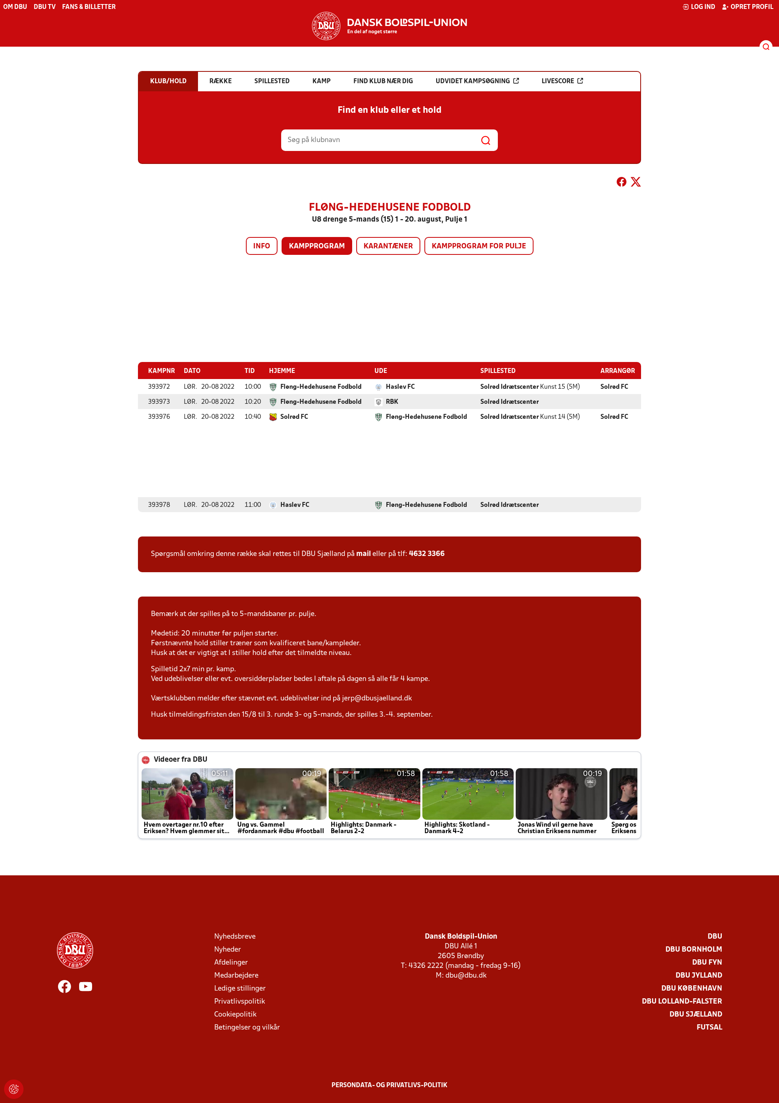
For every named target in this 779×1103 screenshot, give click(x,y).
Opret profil (752, 7)
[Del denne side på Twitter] (636, 183)
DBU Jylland (699, 975)
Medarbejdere (236, 975)
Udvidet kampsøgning (473, 81)
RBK (392, 402)
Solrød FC (614, 387)
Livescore (558, 81)
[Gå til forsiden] (389, 26)
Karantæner (388, 246)
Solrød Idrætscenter (509, 387)
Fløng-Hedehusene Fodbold (321, 387)
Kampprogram (317, 246)
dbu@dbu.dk (465, 975)
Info (261, 246)
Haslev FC (400, 387)
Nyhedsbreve (235, 936)
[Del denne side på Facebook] (621, 183)
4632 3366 (427, 554)
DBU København (691, 988)
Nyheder (227, 949)
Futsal (709, 1027)
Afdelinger (231, 962)
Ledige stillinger (240, 988)
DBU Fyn (707, 962)
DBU (715, 936)
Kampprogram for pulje (479, 246)
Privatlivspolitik (239, 1001)
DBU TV (45, 7)
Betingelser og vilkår (247, 1027)
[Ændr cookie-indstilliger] (14, 1089)
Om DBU (15, 7)
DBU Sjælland (695, 1014)
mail (363, 554)
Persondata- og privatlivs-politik (389, 1085)
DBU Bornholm (693, 949)
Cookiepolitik (235, 1014)
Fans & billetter (89, 7)
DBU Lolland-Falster (682, 1001)
